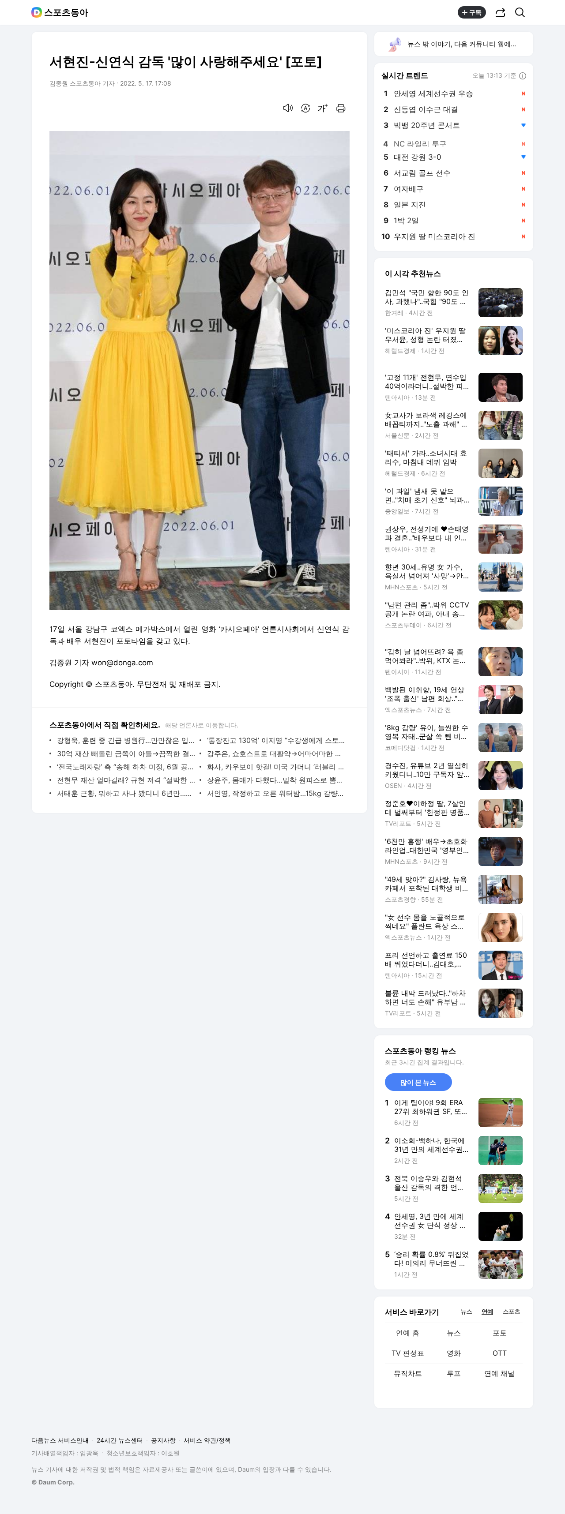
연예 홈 (407, 1332)
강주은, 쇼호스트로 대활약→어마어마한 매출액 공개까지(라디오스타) (276, 753)
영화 (454, 1353)
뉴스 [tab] (466, 1311)
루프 (454, 1373)
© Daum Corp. (53, 1482)
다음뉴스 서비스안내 (60, 1440)
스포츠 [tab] (511, 1311)
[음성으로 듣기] (288, 108)
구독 (475, 12)
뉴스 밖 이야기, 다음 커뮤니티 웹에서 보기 (469, 44)
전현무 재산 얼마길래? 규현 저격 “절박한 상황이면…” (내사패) (126, 780)
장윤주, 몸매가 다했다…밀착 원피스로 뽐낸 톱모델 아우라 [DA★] (276, 780)
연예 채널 (499, 1373)
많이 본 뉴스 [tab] (418, 1082)
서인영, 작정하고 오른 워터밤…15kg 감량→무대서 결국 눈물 (276, 793)
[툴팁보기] (522, 76)
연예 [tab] (487, 1311)
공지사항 (163, 1440)
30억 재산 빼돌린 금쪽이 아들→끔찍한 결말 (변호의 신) (126, 753)
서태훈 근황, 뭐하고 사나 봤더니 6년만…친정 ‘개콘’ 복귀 (126, 793)
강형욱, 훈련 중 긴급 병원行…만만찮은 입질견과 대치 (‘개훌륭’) (126, 740)
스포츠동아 (66, 12)
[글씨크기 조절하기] (323, 108)
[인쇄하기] (341, 108)
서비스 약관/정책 (207, 1440)
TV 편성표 (408, 1353)
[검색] (523, 12)
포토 (500, 1332)
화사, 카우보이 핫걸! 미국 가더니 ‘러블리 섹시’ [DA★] (276, 766)
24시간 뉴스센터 (120, 1440)
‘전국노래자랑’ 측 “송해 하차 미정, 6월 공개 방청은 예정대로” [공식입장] (126, 766)
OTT (500, 1353)
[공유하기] (500, 12)
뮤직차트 (408, 1373)
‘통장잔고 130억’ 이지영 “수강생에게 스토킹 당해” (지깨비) (276, 740)
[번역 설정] (305, 108)
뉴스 (454, 1332)
